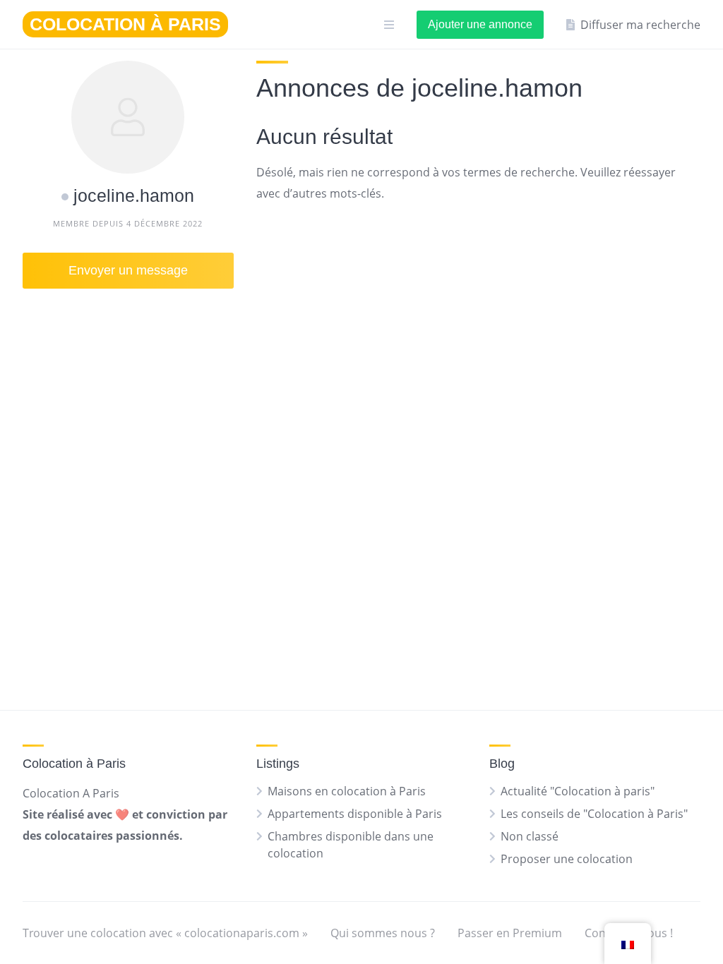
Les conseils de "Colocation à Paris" (594, 813)
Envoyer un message (128, 270)
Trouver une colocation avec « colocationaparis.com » (165, 933)
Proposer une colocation (567, 859)
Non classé (529, 836)
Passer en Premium (510, 933)
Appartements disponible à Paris (355, 813)
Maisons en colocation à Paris (347, 791)
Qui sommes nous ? (382, 933)
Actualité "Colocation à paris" (578, 791)
